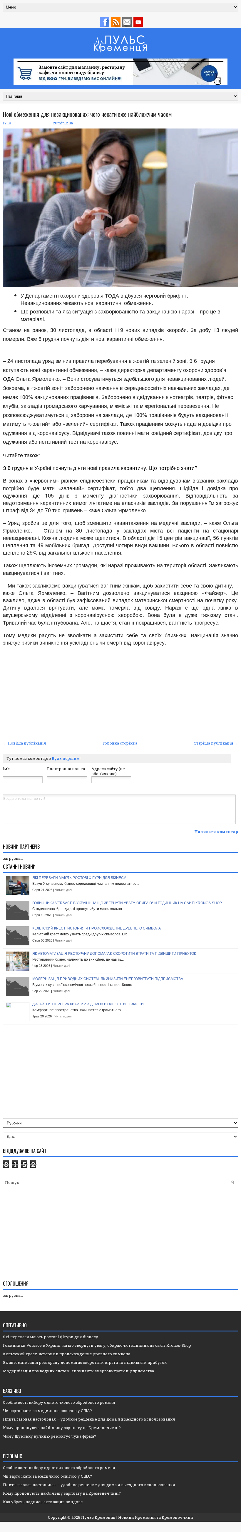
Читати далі (63, 890)
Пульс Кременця (98, 1517)
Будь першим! (66, 758)
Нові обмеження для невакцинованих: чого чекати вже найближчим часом (87, 114)
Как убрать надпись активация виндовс (43, 1501)
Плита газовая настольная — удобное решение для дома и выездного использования (89, 1419)
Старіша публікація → (216, 743)
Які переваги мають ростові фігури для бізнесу (79, 878)
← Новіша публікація (24, 743)
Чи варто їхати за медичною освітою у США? (47, 1410)
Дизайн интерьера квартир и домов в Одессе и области (88, 1004)
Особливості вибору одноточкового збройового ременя (59, 1402)
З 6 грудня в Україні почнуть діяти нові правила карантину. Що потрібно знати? (100, 467)
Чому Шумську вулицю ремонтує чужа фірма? (49, 1436)
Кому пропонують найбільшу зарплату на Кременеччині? (62, 1427)
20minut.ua (63, 123)
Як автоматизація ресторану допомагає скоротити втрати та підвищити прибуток (114, 954)
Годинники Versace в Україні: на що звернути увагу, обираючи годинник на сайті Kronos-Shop (127, 903)
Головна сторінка (120, 743)
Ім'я (7, 768)
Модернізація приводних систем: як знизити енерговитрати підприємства (107, 979)
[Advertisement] (120, 695)
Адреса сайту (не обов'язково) (108, 771)
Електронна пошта (66, 768)
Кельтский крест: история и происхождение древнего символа (96, 928)
